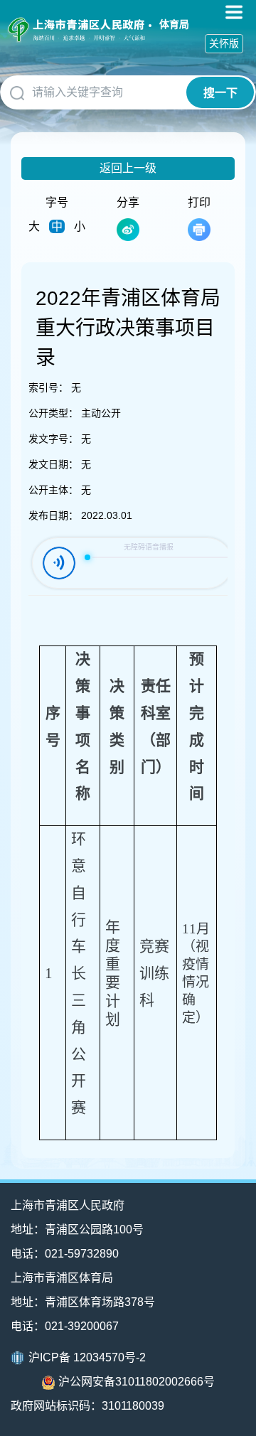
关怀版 (224, 43)
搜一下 (220, 93)
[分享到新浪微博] (128, 229)
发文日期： (53, 464)
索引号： (48, 387)
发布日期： (53, 515)
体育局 (174, 24)
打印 (199, 202)
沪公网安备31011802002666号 (136, 1382)
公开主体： (53, 489)
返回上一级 (128, 168)
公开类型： (53, 413)
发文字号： (53, 438)
